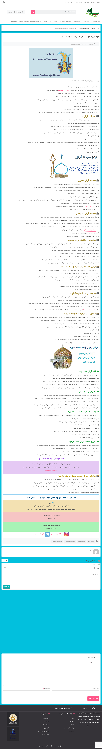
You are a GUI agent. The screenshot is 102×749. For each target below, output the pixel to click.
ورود (19, 12)
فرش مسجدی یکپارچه (89, 310)
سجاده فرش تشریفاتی (90, 230)
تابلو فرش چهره (45, 734)
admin (89, 551)
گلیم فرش (46, 728)
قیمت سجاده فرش (70, 541)
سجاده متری (81, 541)
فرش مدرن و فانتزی (43, 731)
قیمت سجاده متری (57, 541)
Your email (47, 689)
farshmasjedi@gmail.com (62, 708)
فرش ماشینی (45, 718)
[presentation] (3, 561)
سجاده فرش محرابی (89, 206)
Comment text (94, 663)
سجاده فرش (91, 541)
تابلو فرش (46, 722)
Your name (96, 689)
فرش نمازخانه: (95, 568)
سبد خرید (66, 2)
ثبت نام (10, 12)
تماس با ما (86, 2)
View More (6, 587)
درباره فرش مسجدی (76, 2)
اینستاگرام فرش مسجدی (57, 534)
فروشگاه (93, 2)
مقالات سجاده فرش (84, 28)
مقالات (93, 28)
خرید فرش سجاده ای (64, 90)
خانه (98, 2)
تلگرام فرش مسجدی (38, 534)
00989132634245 (88, 708)
